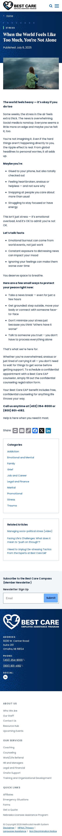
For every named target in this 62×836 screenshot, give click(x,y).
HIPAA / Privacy (26, 827)
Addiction (13, 451)
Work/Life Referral (13, 757)
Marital (11, 487)
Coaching (8, 747)
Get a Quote (10, 809)
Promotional (14, 493)
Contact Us (9, 720)
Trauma (12, 505)
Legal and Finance (18, 481)
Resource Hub (11, 726)
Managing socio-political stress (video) (29, 531)
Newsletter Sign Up (16, 589)
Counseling (9, 752)
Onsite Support (12, 773)
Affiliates (8, 794)
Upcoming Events (13, 731)
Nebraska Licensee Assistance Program (25, 815)
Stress (11, 499)
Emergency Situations (15, 799)
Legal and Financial (14, 768)
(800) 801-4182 (12, 665)
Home (9, 15)
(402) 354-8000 (13, 660)
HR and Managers (13, 763)
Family (11, 463)
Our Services (13, 740)
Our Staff (8, 715)
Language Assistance (14, 831)
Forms (6, 804)
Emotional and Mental (20, 457)
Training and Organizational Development (27, 778)
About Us (10, 703)
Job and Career (17, 475)
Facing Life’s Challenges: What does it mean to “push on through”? (29, 540)
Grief (10, 469)
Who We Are (10, 710)
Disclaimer (9, 827)
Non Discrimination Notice (43, 831)
